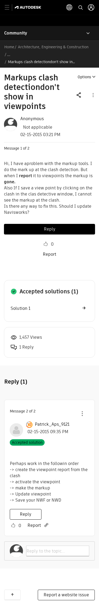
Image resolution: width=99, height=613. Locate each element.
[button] (92, 95)
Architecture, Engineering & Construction (53, 47)
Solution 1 (20, 308)
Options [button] (84, 77)
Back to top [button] (12, 595)
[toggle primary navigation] (10, 7)
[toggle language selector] (69, 7)
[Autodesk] (29, 7)
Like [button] (45, 244)
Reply (49, 229)
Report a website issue (66, 595)
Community (15, 33)
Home (9, 47)
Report (49, 254)
